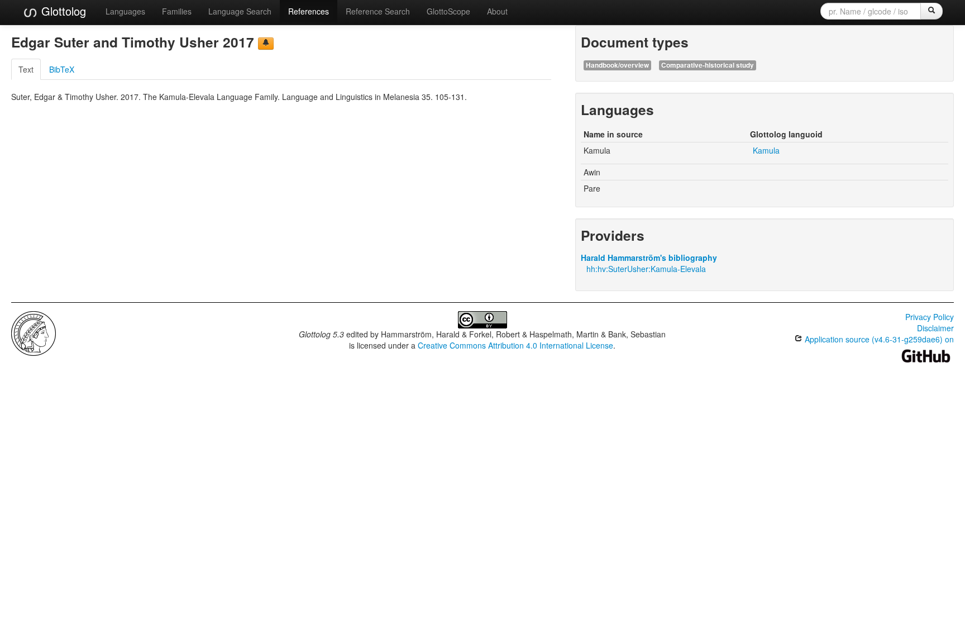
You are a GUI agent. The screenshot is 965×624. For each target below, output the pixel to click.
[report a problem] (266, 43)
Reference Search (378, 11)
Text (26, 69)
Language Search (239, 11)
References (308, 11)
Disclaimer (935, 328)
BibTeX (61, 69)
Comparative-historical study (707, 65)
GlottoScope (448, 11)
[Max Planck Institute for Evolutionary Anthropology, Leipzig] (33, 332)
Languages (125, 11)
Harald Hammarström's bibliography (649, 257)
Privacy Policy (929, 316)
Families (177, 11)
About (497, 11)
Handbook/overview (617, 65)
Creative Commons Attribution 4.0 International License (515, 345)
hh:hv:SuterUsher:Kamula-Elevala (646, 268)
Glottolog (62, 11)
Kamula (766, 150)
